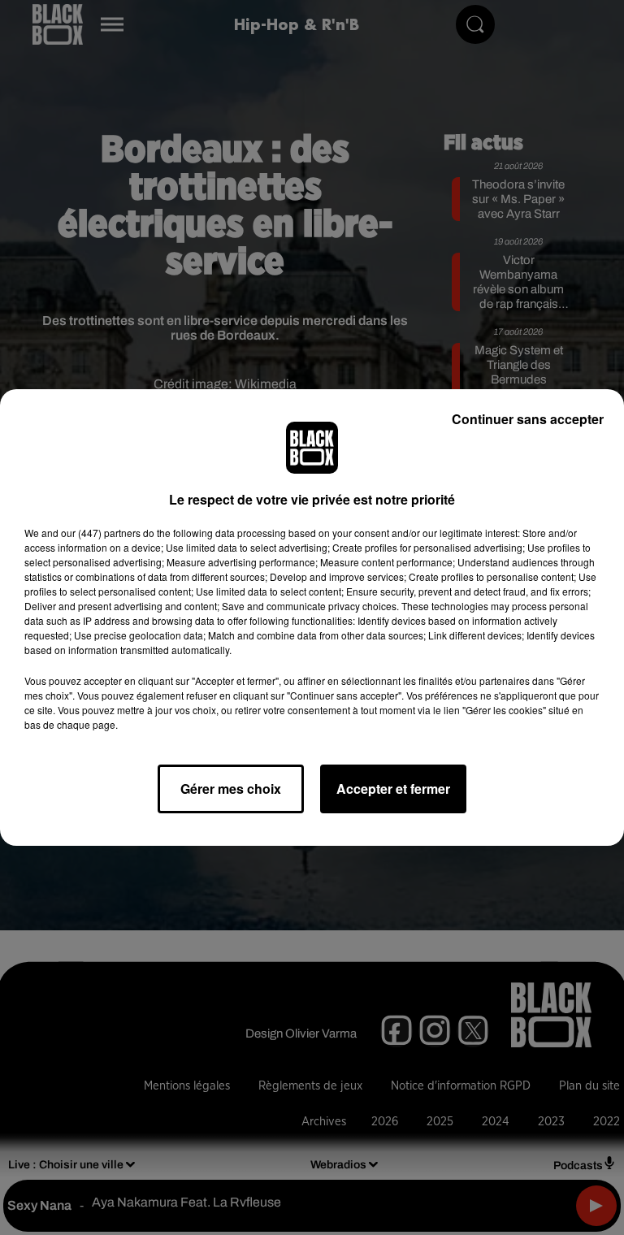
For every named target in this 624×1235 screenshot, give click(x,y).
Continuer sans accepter (528, 419)
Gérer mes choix (230, 788)
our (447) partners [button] (101, 533)
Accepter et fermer (393, 788)
